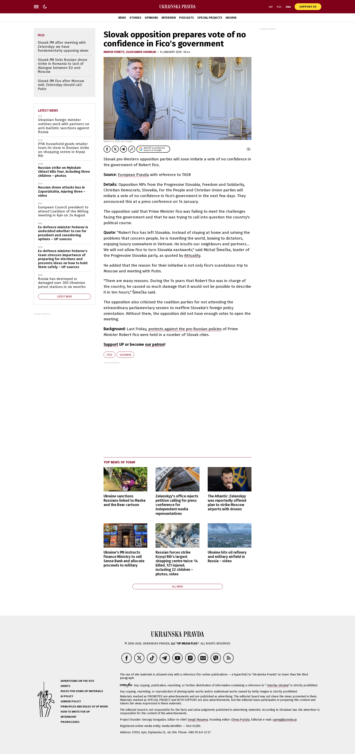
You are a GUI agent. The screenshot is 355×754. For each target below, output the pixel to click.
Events (65, 686)
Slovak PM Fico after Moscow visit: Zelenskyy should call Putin (61, 85)
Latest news (48, 110)
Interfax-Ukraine (278, 685)
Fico (109, 354)
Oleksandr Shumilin (141, 52)
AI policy (67, 696)
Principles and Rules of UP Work (84, 706)
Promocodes (70, 721)
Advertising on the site (77, 680)
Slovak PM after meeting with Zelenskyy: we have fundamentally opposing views (63, 46)
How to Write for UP (75, 711)
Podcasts (186, 17)
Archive (231, 17)
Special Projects (209, 17)
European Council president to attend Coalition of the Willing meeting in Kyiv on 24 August (63, 211)
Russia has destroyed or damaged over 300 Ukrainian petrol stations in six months (62, 283)
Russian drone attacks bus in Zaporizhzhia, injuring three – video (61, 191)
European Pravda (133, 174)
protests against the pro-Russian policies (185, 329)
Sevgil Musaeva (198, 719)
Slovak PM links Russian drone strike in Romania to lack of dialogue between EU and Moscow (62, 66)
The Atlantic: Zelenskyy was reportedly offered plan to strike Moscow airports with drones (227, 502)
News (122, 17)
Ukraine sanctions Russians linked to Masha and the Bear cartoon (124, 500)
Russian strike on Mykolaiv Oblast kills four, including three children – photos (64, 172)
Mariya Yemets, (115, 52)
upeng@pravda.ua (285, 719)
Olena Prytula (240, 719)
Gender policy (71, 701)
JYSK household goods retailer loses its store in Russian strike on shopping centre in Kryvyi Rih (63, 150)
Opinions (151, 17)
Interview (168, 17)
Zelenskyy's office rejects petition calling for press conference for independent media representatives (177, 505)
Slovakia (125, 354)
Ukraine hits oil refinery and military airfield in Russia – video (227, 556)
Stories (135, 17)
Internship (68, 716)
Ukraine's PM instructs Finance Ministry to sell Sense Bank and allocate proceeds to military (124, 559)
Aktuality (192, 255)
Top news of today (119, 462)
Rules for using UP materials (82, 691)
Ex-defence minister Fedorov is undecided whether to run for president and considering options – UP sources (63, 233)
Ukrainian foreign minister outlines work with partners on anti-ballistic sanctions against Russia (63, 126)
